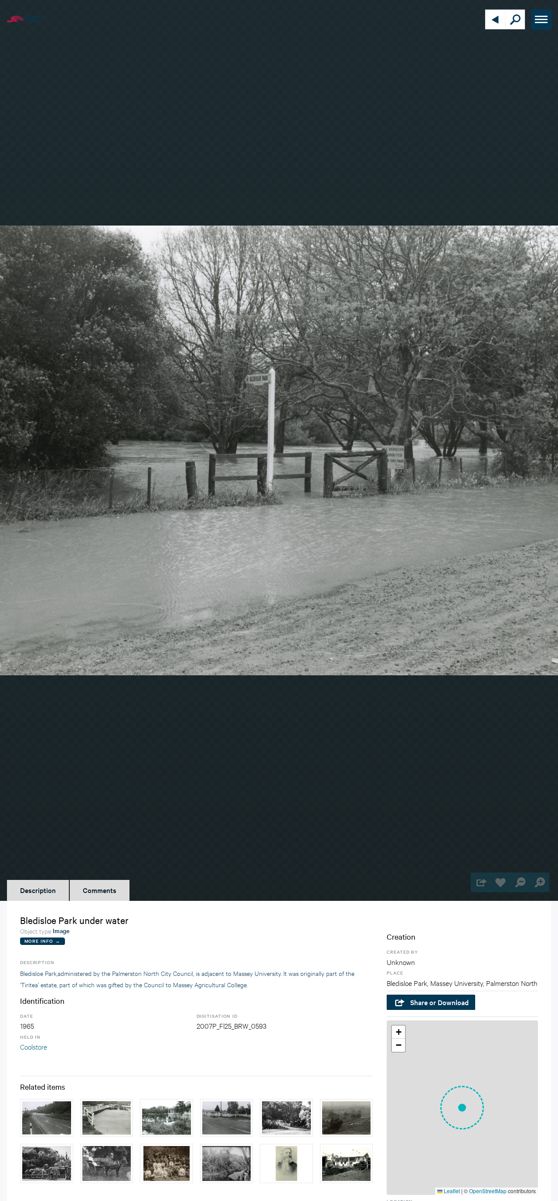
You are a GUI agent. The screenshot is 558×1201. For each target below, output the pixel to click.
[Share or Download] (480, 882)
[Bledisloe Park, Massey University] (46, 1163)
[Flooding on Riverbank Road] (226, 1118)
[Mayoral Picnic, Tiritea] (166, 1163)
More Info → (42, 941)
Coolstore (33, 1046)
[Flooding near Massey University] (46, 1118)
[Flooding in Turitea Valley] (346, 1118)
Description (38, 890)
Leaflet (451, 1190)
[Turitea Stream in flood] (106, 1118)
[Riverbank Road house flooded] (166, 1118)
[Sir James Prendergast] (286, 1163)
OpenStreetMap (488, 1190)
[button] (462, 1107)
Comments (99, 890)
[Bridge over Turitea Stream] (286, 1118)
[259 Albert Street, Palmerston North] (346, 1163)
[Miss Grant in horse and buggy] (106, 1163)
